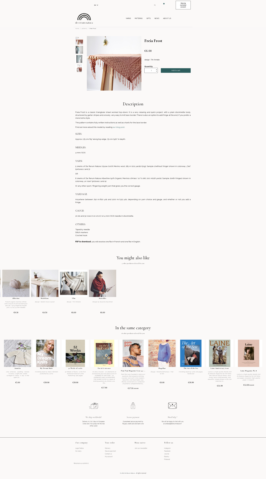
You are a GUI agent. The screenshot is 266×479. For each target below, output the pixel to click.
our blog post (118, 127)
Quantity (148, 66)
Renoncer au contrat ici (81, 463)
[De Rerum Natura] (84, 18)
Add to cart (175, 70)
